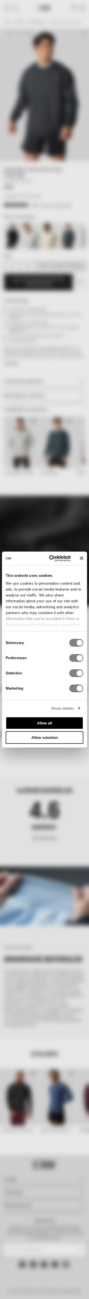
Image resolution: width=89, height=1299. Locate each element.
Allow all (44, 723)
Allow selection (44, 737)
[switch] (76, 658)
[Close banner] (81, 558)
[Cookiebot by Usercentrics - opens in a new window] (52, 558)
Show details (62, 708)
